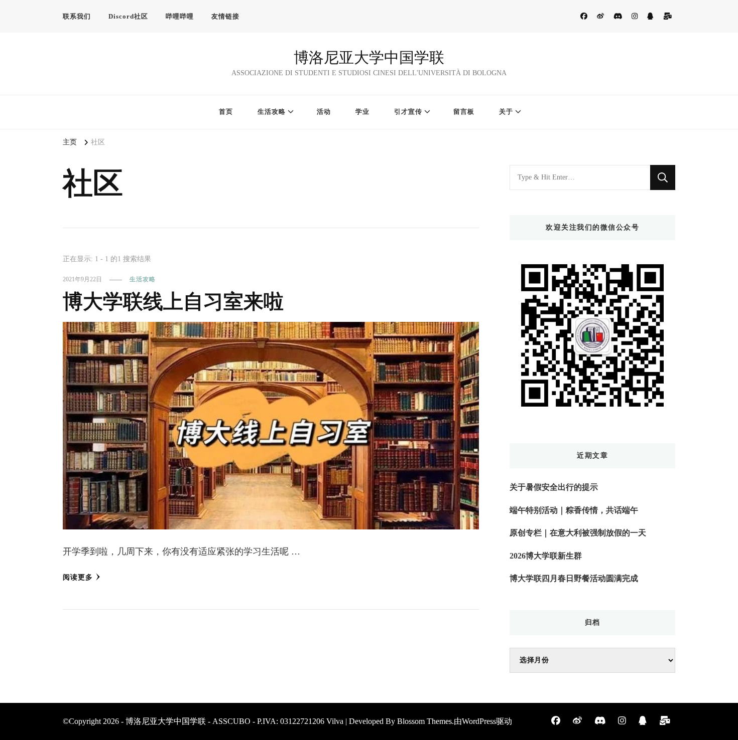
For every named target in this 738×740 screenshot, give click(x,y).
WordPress (479, 721)
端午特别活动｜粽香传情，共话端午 (574, 510)
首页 (226, 111)
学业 (362, 111)
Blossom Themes (424, 721)
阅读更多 (78, 577)
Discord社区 (128, 16)
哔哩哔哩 (180, 16)
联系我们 (77, 16)
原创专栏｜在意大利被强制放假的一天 (578, 532)
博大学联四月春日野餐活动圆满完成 (574, 578)
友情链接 (225, 16)
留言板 (463, 111)
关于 (506, 111)
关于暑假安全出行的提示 (554, 487)
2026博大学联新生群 (546, 555)
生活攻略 (272, 111)
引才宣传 (408, 111)
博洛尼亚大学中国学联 (369, 57)
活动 (324, 111)
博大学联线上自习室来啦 (173, 301)
